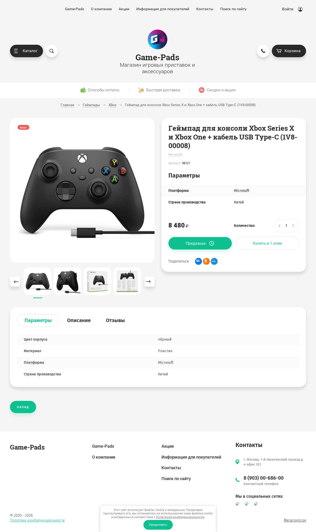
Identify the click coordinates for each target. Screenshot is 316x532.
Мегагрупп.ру (295, 520)
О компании (101, 9)
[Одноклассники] (206, 261)
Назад (23, 407)
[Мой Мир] (214, 261)
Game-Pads (74, 9)
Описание (79, 320)
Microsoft (175, 155)
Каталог (30, 50)
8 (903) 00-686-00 (264, 478)
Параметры (38, 320)
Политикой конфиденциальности (180, 517)
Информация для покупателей (162, 9)
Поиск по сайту (233, 9)
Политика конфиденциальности (37, 520)
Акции (124, 9)
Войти (287, 9)
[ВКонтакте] (198, 261)
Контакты (204, 9)
